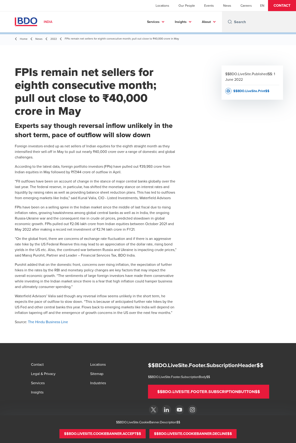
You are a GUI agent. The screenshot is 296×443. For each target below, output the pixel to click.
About (206, 21)
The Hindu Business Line (48, 321)
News (227, 5)
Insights (181, 21)
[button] (282, 5)
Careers (246, 5)
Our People (187, 5)
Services (153, 21)
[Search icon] (230, 21)
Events (209, 5)
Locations (162, 5)
